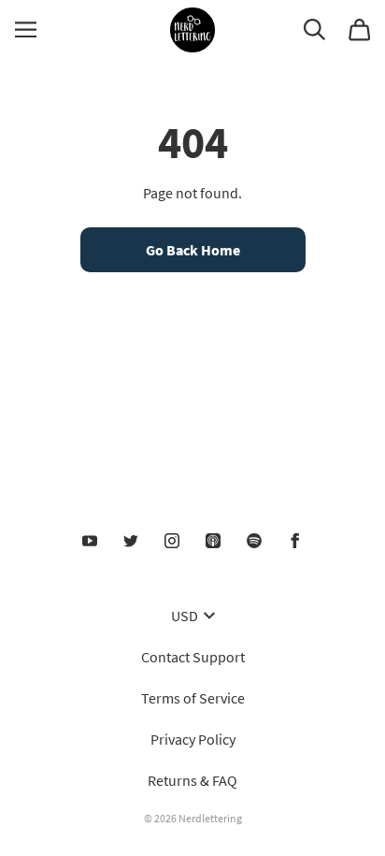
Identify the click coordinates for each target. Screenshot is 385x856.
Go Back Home (193, 249)
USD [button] (184, 615)
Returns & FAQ (192, 780)
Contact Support (193, 656)
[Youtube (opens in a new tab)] (89, 540)
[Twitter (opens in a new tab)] (130, 540)
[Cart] (359, 29)
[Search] (314, 29)
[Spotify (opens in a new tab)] (254, 540)
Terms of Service (193, 698)
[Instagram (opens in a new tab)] (171, 540)
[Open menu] (25, 29)
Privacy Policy (192, 739)
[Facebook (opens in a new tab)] (295, 540)
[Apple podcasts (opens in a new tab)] (213, 540)
